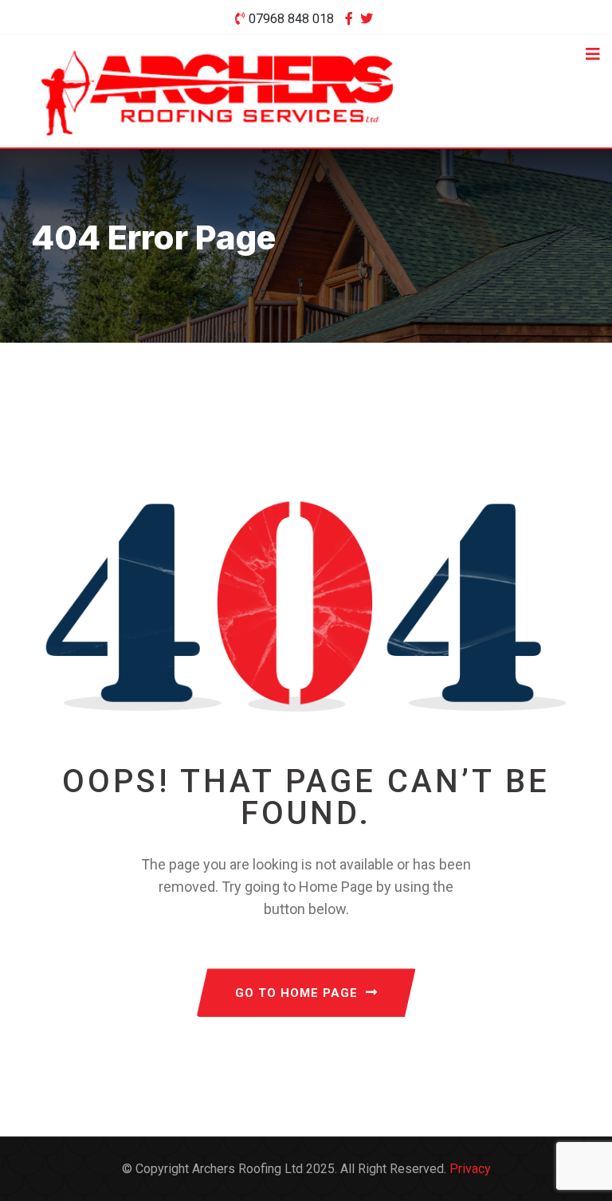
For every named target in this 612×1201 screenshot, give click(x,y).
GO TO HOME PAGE (296, 993)
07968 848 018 (291, 18)
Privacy (470, 1168)
